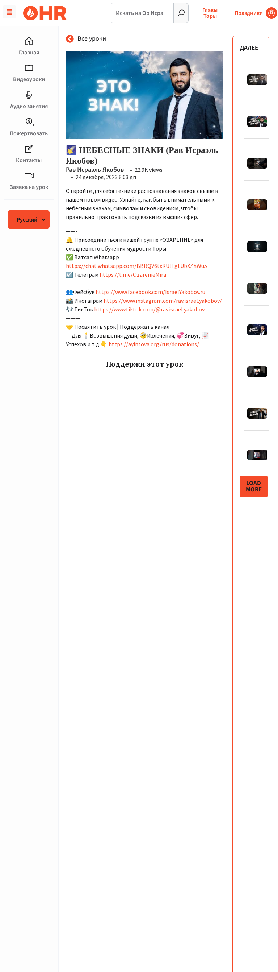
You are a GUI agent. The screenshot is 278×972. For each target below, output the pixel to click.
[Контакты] (29, 149)
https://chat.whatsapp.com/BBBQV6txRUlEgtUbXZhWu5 (136, 265)
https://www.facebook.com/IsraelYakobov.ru (150, 291)
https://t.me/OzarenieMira (133, 274)
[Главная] (29, 41)
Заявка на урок (29, 187)
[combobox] (142, 13)
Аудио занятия (29, 106)
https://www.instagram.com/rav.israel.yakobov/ (163, 300)
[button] (254, 486)
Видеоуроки (29, 79)
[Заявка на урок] (29, 176)
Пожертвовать (29, 133)
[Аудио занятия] (29, 95)
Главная (29, 53)
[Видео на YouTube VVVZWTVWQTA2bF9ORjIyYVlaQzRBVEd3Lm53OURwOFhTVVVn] (144, 95)
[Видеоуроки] (29, 68)
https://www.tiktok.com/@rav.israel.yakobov (149, 309)
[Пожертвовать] (29, 122)
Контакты (29, 160)
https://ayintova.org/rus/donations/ (154, 344)
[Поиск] (181, 13)
